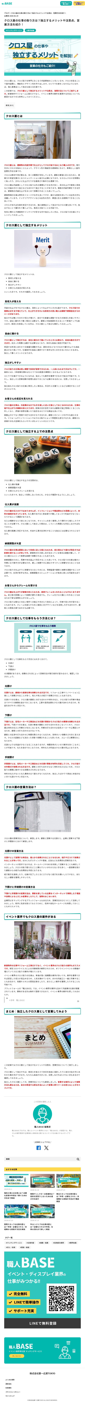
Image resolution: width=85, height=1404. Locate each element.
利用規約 (9, 1388)
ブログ (6, 13)
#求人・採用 (10, 1247)
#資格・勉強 (24, 1247)
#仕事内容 (30, 1243)
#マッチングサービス (14, 30)
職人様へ (66, 3)
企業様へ (79, 3)
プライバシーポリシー (13, 1392)
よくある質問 (10, 1380)
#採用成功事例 (58, 1243)
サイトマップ (10, 1396)
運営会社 (9, 1384)
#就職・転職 (43, 1243)
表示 (11, 105)
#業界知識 (30, 30)
